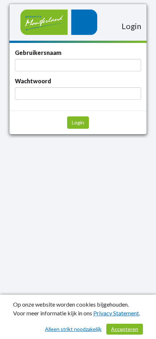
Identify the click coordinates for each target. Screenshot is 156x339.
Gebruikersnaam (38, 52)
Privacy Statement (116, 313)
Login (78, 122)
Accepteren (124, 329)
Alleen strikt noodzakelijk (73, 329)
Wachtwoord (33, 80)
